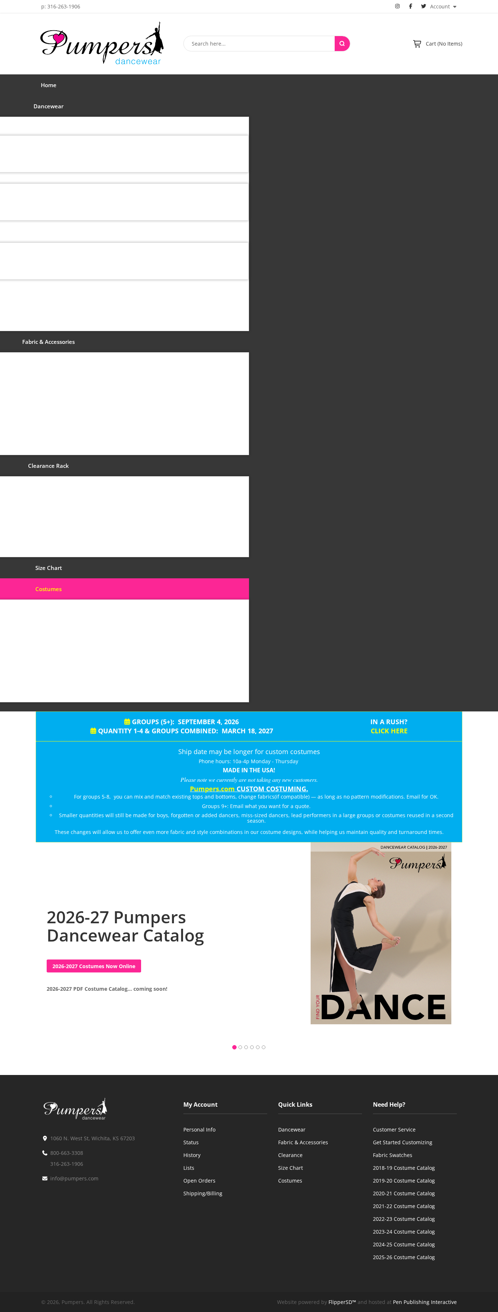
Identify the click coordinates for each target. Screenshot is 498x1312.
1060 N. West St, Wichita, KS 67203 (92, 1138)
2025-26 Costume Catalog (404, 1257)
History (192, 1155)
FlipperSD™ (342, 1302)
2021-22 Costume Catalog (404, 1206)
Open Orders (199, 1180)
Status (191, 1142)
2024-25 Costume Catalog (404, 1244)
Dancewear (292, 1129)
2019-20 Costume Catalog (404, 1180)
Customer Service (394, 1129)
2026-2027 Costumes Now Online (93, 966)
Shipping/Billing (202, 1193)
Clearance (290, 1155)
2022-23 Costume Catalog (404, 1218)
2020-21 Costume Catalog (404, 1193)
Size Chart (290, 1167)
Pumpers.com (212, 788)
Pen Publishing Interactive (425, 1302)
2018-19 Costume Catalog (404, 1167)
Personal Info (199, 1129)
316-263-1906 (66, 1163)
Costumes (290, 1180)
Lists (188, 1167)
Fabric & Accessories (303, 1142)
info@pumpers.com (74, 1178)
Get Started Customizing (402, 1142)
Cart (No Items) (444, 43)
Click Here (389, 730)
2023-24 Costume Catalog (404, 1231)
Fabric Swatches (392, 1155)
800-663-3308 (66, 1152)
